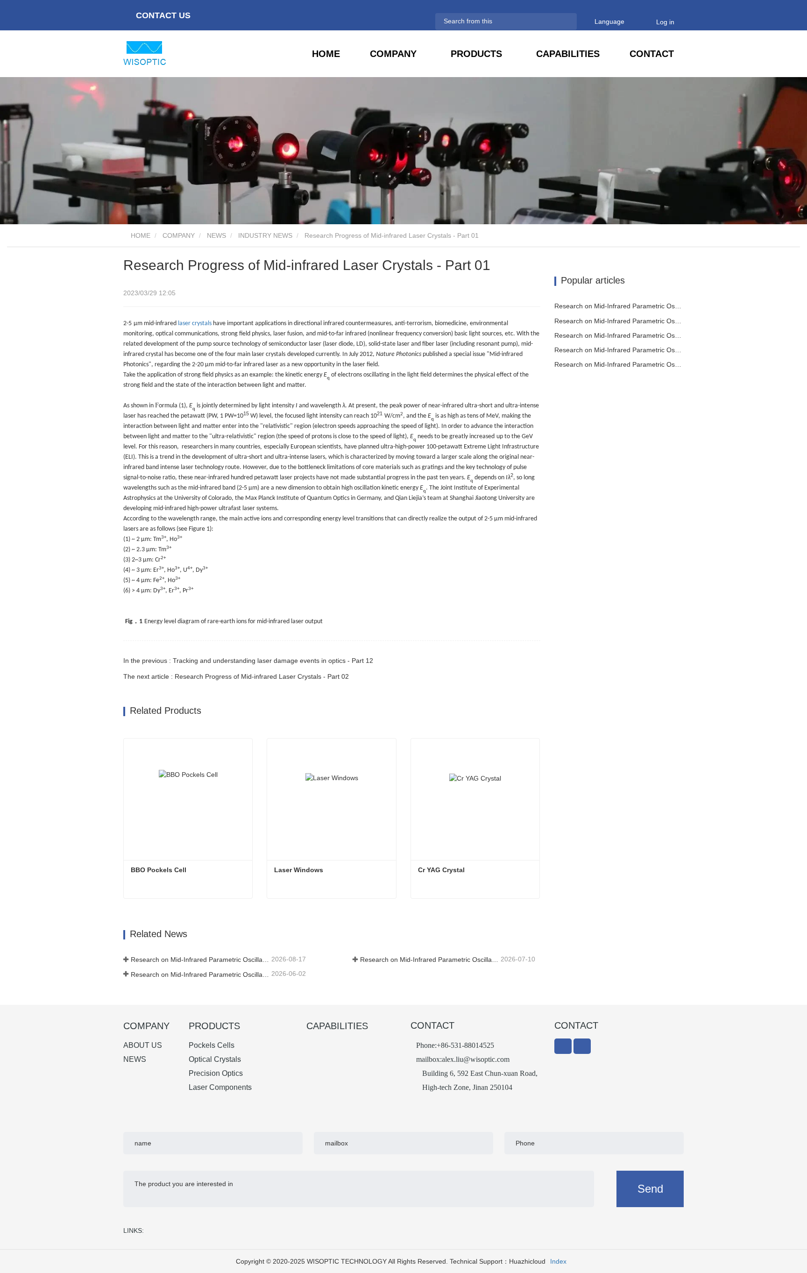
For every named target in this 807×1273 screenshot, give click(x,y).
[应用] (565, 21)
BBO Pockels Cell (158, 870)
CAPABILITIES (568, 54)
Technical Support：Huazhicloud (497, 1261)
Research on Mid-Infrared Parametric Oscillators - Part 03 (619, 364)
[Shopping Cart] (643, 22)
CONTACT (652, 54)
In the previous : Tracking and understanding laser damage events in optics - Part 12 (248, 660)
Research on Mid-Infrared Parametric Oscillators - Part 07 (200, 959)
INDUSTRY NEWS (265, 235)
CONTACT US (162, 15)
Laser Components (220, 1087)
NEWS (216, 235)
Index (558, 1261)
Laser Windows (298, 870)
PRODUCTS (214, 1026)
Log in (665, 22)
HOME (326, 54)
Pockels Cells (211, 1045)
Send (650, 1188)
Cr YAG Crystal (441, 870)
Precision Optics (216, 1073)
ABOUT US (142, 1045)
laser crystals (195, 323)
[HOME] (170, 52)
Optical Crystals (215, 1059)
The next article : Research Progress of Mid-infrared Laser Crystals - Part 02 (236, 676)
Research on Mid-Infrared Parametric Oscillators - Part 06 (429, 959)
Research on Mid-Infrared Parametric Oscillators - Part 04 (619, 350)
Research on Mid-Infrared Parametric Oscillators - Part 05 (200, 974)
